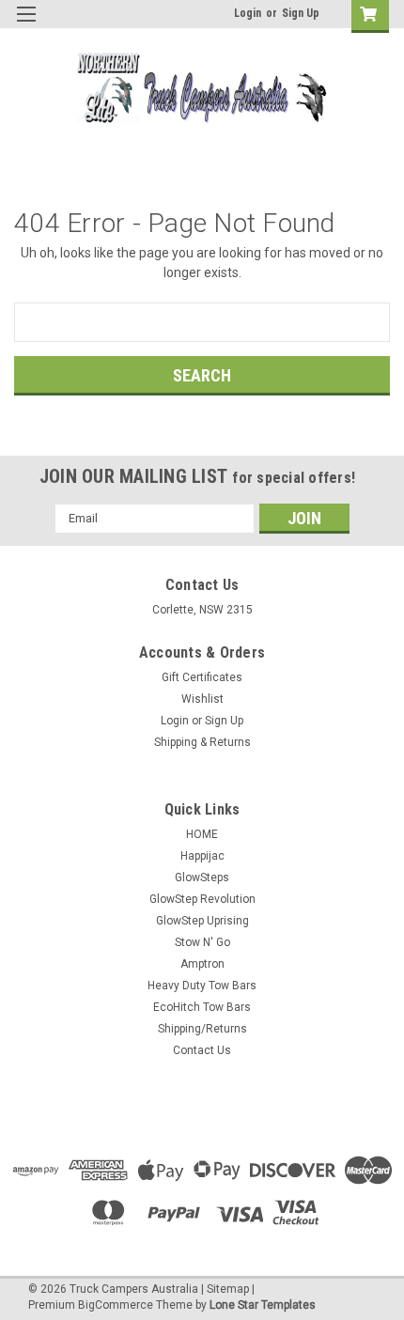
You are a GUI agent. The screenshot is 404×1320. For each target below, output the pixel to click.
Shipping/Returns (202, 1028)
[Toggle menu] (26, 26)
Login (247, 13)
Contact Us (202, 1050)
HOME (202, 834)
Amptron (202, 964)
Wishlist (202, 699)
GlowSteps (202, 877)
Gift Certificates (202, 677)
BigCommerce (115, 1305)
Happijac (202, 855)
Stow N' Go (202, 942)
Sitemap (228, 1289)
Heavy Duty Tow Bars (202, 985)
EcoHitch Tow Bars (202, 1007)
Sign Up (300, 13)
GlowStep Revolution (202, 899)
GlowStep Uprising (202, 920)
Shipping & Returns (202, 742)
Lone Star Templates (263, 1305)
